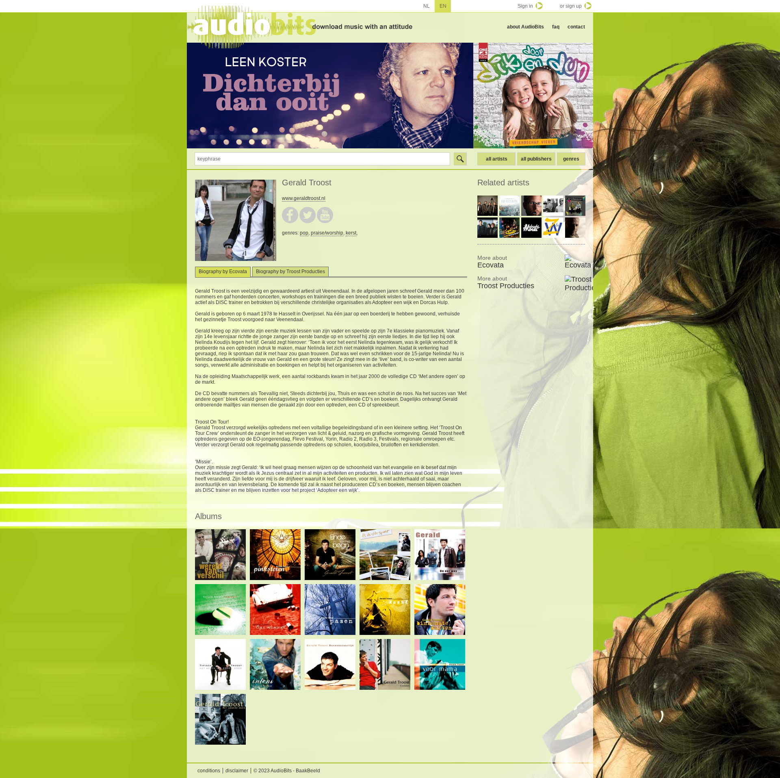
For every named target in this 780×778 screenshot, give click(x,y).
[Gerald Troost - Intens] (275, 664)
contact (576, 27)
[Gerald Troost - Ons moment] (275, 609)
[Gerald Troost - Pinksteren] (275, 554)
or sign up (571, 6)
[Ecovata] (575, 261)
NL (426, 6)
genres (571, 159)
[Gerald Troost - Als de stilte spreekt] (385, 554)
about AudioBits (525, 27)
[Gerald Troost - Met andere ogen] (220, 719)
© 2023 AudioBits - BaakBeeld (287, 771)
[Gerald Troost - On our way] (439, 554)
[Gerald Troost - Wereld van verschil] (220, 554)
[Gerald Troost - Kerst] (385, 609)
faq (555, 27)
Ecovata (492, 261)
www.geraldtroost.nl (303, 198)
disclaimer (236, 771)
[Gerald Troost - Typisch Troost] (220, 664)
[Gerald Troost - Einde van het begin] (330, 554)
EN (443, 6)
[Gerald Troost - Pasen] (330, 609)
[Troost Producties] (575, 283)
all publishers (536, 159)
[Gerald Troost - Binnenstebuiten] (439, 609)
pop (304, 233)
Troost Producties (505, 282)
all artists (496, 159)
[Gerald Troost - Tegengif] (220, 609)
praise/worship (327, 233)
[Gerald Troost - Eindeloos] (385, 664)
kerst (351, 233)
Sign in (525, 6)
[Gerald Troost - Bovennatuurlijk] (330, 664)
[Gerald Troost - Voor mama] (439, 664)
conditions (208, 771)
